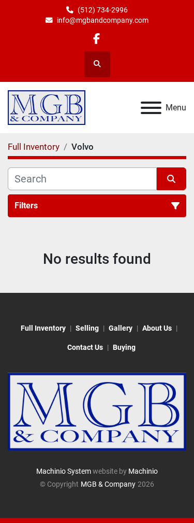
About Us (157, 328)
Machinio (143, 471)
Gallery (120, 328)
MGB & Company (108, 484)
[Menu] (151, 108)
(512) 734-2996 (103, 10)
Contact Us (85, 347)
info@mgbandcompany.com (102, 20)
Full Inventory (43, 328)
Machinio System (63, 471)
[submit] (172, 178)
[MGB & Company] (97, 411)
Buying (124, 347)
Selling (87, 328)
